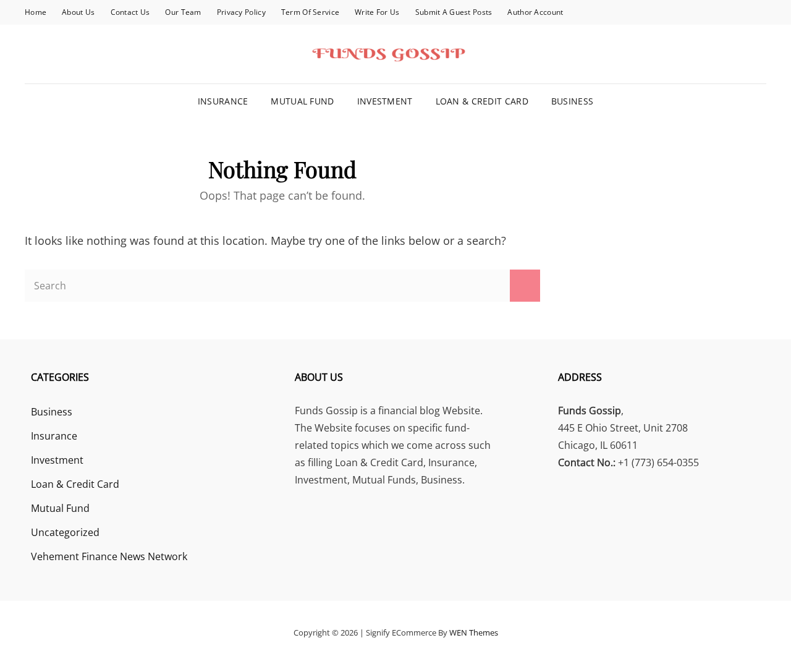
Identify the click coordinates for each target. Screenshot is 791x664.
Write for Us (377, 12)
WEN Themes (473, 632)
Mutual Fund (302, 101)
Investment (385, 101)
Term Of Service (310, 12)
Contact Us (130, 12)
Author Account (535, 12)
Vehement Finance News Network (109, 556)
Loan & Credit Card (482, 101)
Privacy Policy (241, 12)
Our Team (183, 12)
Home (35, 12)
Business (572, 101)
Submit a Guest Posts (454, 12)
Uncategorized (65, 532)
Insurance (223, 101)
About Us (78, 12)
